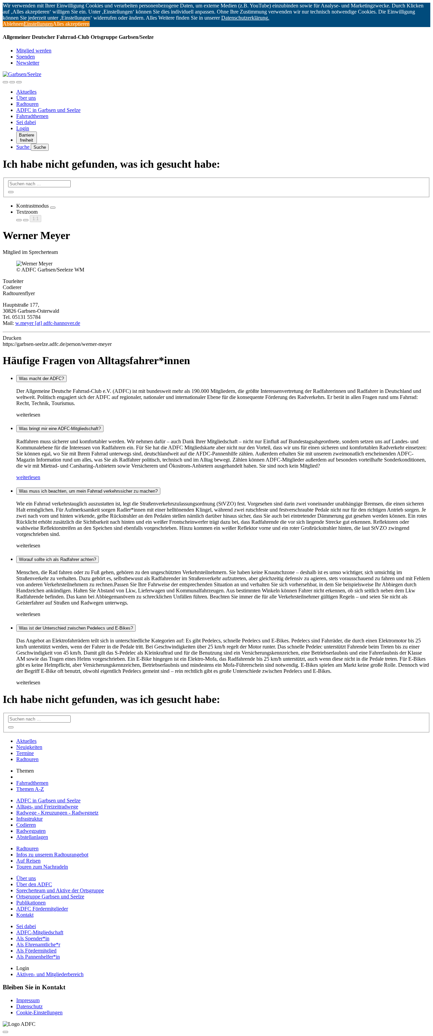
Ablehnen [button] (13, 24)
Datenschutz (29, 1006)
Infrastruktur (29, 819)
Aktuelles (26, 92)
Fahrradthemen (32, 116)
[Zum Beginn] (5, 1032)
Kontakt (24, 915)
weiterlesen (28, 477)
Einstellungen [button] (38, 24)
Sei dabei (26, 122)
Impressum (28, 1000)
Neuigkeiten (29, 747)
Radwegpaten (31, 831)
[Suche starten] (11, 192)
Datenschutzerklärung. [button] (245, 18)
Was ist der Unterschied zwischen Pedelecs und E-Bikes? (76, 628)
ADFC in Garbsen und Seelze (48, 110)
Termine (25, 753)
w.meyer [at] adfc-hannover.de (47, 323)
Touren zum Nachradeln (42, 867)
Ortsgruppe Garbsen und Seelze (50, 896)
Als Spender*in (32, 938)
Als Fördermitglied (36, 950)
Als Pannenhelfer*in (38, 957)
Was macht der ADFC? (41, 378)
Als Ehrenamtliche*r (38, 944)
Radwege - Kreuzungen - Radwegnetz (57, 813)
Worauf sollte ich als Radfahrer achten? (57, 559)
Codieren (26, 825)
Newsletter (27, 63)
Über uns (26, 98)
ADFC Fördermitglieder (42, 909)
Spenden (25, 57)
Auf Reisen (28, 861)
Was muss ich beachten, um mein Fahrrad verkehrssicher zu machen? (88, 491)
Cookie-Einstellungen (39, 1012)
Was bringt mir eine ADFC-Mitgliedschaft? (60, 428)
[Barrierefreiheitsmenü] (5, 82)
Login (22, 128)
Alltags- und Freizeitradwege (47, 806)
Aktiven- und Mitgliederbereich (50, 974)
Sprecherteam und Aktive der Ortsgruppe (60, 890)
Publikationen (31, 902)
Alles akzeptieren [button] (71, 24)
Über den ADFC (34, 884)
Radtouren (27, 104)
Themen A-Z (30, 789)
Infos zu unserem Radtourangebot (52, 854)
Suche (23, 147)
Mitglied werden (33, 50)
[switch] (52, 208)
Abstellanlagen (32, 837)
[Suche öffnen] (12, 82)
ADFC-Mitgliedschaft (39, 932)
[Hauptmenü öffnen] (19, 82)
